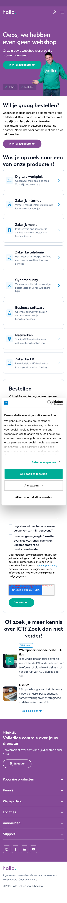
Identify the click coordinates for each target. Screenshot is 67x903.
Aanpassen (31, 485)
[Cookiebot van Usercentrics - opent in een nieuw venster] (48, 402)
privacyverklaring (47, 566)
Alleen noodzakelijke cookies (33, 497)
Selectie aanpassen (44, 462)
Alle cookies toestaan (33, 473)
